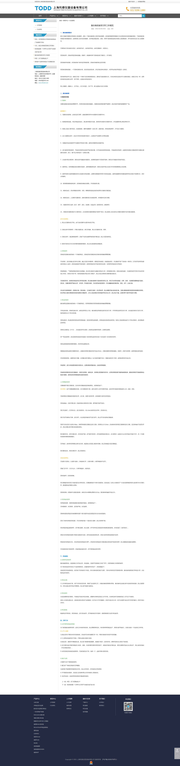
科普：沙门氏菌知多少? (41, 58)
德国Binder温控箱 (39, 724)
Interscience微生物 (39, 715)
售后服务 (85, 705)
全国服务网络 (141, 1)
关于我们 (103, 16)
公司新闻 (39, 25)
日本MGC (36, 733)
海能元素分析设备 (39, 718)
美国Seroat (37, 737)
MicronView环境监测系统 (41, 727)
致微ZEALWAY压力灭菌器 (41, 721)
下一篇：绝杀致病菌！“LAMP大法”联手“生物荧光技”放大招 (78, 684)
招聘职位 (68, 708)
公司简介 (101, 702)
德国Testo (36, 740)
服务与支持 (131, 1)
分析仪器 (36, 702)
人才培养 (68, 702)
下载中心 (85, 702)
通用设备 (36, 730)
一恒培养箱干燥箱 (39, 711)
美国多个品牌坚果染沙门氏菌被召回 (45, 61)
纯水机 (36, 743)
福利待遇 (68, 705)
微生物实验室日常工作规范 (42, 55)
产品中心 (53, 16)
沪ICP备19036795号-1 (109, 759)
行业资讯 (39, 29)
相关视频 (85, 711)
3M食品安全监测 (38, 705)
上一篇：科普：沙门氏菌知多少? (71, 681)
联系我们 (101, 705)
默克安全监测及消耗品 (40, 708)
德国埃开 (36, 752)
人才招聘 (90, 16)
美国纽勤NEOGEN (39, 749)
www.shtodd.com (43, 83)
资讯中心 (65, 16)
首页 (40, 16)
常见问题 (85, 708)
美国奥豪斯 (37, 746)
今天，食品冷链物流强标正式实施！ (45, 45)
